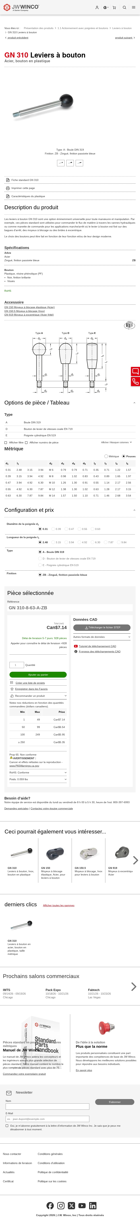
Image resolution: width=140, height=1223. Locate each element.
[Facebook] (50, 1205)
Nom (8, 1100)
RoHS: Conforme (19, 772)
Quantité (30, 665)
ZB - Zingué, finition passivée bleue (65, 574)
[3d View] (130, 325)
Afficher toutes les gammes (58, 905)
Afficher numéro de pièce (44, 442)
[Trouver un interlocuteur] (135, 371)
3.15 (58, 542)
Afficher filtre (16, 442)
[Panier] (115, 7)
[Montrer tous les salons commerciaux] (134, 985)
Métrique (114, 456)
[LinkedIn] (93, 1205)
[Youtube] (82, 1205)
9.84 (124, 542)
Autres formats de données (89, 636)
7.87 (110, 542)
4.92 (84, 542)
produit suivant (124, 37)
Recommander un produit (30, 695)
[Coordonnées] (135, 381)
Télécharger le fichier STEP (104, 627)
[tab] (60, 162)
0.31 (45, 529)
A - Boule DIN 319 (53, 552)
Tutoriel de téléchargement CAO (97, 646)
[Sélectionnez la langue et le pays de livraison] (106, 7)
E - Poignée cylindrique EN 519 (61, 565)
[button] (97, 7)
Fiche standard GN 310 (24, 180)
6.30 (97, 542)
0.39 (58, 529)
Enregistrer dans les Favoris (31, 688)
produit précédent (17, 37)
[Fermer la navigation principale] (133, 7)
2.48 (45, 542)
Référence (13, 601)
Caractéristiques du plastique (28, 196)
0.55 (84, 529)
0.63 (97, 529)
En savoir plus (84, 1070)
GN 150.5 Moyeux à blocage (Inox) (24, 311)
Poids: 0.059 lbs (18, 779)
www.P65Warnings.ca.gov (24, 765)
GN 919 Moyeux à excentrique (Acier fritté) (29, 314)
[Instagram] (61, 1205)
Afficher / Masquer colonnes (115, 442)
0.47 (71, 529)
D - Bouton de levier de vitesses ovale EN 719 (69, 558)
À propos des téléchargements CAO (99, 651)
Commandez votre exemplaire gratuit (24, 1073)
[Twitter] (71, 1205)
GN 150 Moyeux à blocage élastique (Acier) (29, 307)
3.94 (71, 542)
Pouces (131, 456)
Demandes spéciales (16, 808)
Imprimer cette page (23, 188)
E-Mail (9, 1113)
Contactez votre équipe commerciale (52, 808)
